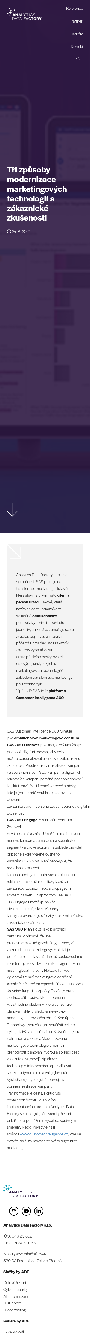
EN (78, 58)
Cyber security (15, 1289)
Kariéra (77, 34)
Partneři (77, 21)
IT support (12, 1303)
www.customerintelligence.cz (44, 1134)
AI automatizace (16, 1296)
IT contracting (14, 1310)
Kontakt (77, 46)
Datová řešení (14, 1282)
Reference (74, 8)
